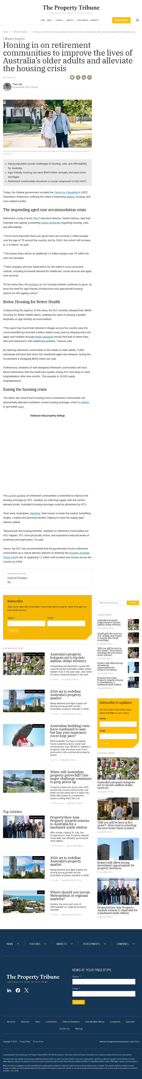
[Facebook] (18, 990)
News (49, 20)
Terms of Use (38, 1041)
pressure (34, 284)
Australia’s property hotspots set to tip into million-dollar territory (109, 622)
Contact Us (64, 1028)
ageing (70, 196)
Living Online (134, 1041)
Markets (70, 20)
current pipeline (17, 495)
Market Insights (20, 31)
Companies (94, 20)
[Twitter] (26, 990)
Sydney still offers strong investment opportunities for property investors (110, 666)
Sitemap (79, 1028)
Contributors (51, 1021)
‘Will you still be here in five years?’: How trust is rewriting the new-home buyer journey (109, 651)
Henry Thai (54, 760)
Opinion (41, 654)
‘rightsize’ (35, 513)
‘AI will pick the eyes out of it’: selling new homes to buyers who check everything (109, 637)
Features (58, 20)
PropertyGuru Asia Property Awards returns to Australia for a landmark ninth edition (110, 681)
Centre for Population (66, 192)
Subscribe (121, 20)
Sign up (13, 631)
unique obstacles (50, 222)
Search (133, 603)
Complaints (115, 1021)
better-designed (44, 336)
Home (43, 20)
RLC (36, 218)
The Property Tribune (57, 803)
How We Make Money (94, 1021)
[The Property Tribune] (37, 978)
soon (21, 406)
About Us (11, 1021)
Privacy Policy (25, 1041)
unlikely (85, 402)
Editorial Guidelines (71, 1021)
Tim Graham (54, 679)
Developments (82, 20)
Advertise (25, 1021)
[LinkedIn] (9, 990)
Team (37, 1021)
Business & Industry (37, 817)
